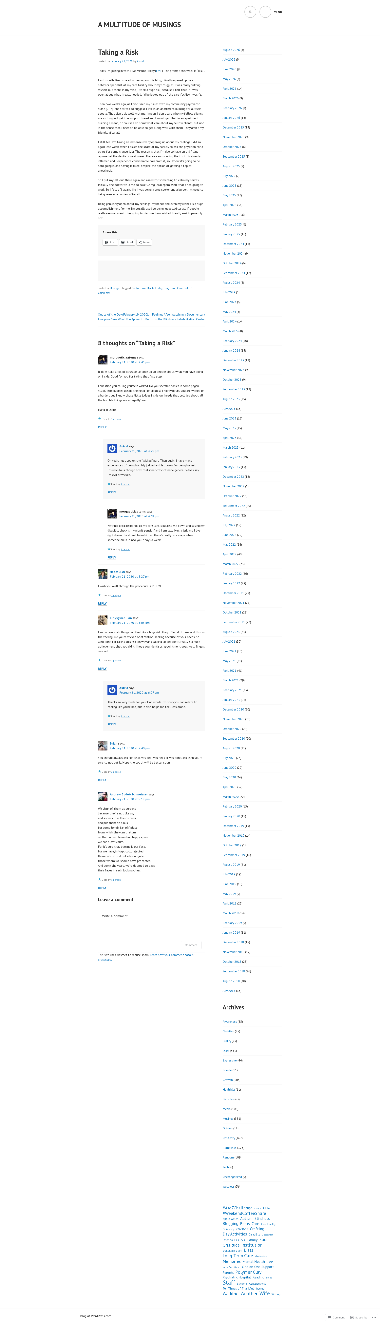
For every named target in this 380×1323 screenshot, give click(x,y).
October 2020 (232, 729)
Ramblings (230, 1148)
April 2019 (230, 903)
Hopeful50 (117, 572)
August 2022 (231, 515)
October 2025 (232, 147)
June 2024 (229, 302)
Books (245, 1223)
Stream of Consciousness (251, 1283)
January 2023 (231, 467)
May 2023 (229, 428)
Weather (249, 1293)
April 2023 (230, 438)
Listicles (228, 1099)
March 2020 (231, 797)
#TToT (267, 1208)
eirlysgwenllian (121, 618)
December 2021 (233, 593)
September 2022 (234, 506)
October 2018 (232, 961)
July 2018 (229, 991)
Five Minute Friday (151, 288)
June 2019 (229, 884)
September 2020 (234, 738)
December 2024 (233, 244)
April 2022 (230, 554)
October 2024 (232, 263)
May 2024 (229, 312)
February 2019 (232, 923)
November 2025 (233, 137)
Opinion (228, 1128)
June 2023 (229, 418)
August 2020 (231, 748)
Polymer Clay (248, 1272)
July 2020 (229, 758)
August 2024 (231, 282)
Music (270, 1262)
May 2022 (229, 544)
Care (255, 1223)
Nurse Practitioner (231, 1267)
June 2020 (229, 767)
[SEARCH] (250, 12)
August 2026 (231, 50)
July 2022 (229, 525)
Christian (228, 1031)
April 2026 (230, 88)
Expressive (230, 1060)
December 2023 (233, 360)
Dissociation (267, 1234)
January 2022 (231, 583)
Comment (191, 945)
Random (228, 1157)
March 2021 (231, 680)
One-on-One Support (258, 1266)
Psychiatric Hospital (237, 1277)
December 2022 (233, 476)
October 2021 (232, 612)
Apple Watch (230, 1219)
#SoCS (257, 1208)
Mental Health (253, 1261)
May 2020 (229, 777)
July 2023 (229, 409)
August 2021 (231, 632)
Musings (114, 288)
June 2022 (229, 535)
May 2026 (229, 79)
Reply (102, 427)
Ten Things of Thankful (238, 1288)
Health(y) (229, 1089)
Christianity (229, 1229)
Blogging (230, 1223)
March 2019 (231, 913)
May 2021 (229, 661)
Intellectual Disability (232, 1251)
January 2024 (231, 350)
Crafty (227, 1041)
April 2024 (230, 321)
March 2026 (231, 98)
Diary (226, 1051)
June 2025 (229, 185)
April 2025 (230, 205)
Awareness (230, 1021)
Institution (252, 1245)
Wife (264, 1293)
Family (252, 1239)
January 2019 (231, 932)
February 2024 (232, 341)
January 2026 (231, 118)
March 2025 (231, 215)
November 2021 (233, 603)
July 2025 (229, 176)
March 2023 (231, 447)
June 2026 (229, 69)
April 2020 (230, 787)
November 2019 (233, 835)
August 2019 (231, 864)
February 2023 (232, 457)
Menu (278, 12)
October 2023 (232, 379)
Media (227, 1109)
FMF (159, 71)
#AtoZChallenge (238, 1207)
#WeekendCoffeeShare (244, 1213)
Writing (276, 1294)
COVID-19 (242, 1229)
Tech (226, 1167)
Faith (243, 1240)
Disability (254, 1234)
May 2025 (229, 195)
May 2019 (229, 894)
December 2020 (233, 709)
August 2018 (231, 981)
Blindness (262, 1218)
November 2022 (233, 486)
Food (264, 1239)
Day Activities (235, 1234)
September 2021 (234, 622)
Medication (261, 1256)
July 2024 (229, 292)
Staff (229, 1282)
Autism (246, 1218)
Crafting (257, 1228)
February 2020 (232, 806)
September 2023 (234, 389)
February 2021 (232, 690)
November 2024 (233, 253)
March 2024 (231, 331)
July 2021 (229, 641)
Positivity (229, 1138)
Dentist (136, 288)
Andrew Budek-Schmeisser (129, 794)
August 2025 (231, 166)
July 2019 (229, 874)
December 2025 (233, 127)
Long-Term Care (173, 288)
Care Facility (268, 1224)
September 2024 (234, 273)
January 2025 (231, 234)
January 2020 (231, 816)
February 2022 (232, 573)
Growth (228, 1080)
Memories (232, 1261)
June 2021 (229, 651)
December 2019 (233, 826)
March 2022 (231, 564)
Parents (228, 1272)
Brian (113, 743)
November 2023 (233, 370)
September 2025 (234, 156)
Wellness (229, 1186)
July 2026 (229, 59)
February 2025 (232, 224)
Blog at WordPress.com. (96, 1316)
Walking (231, 1293)
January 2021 (231, 700)
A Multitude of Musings (139, 24)
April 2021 (230, 670)
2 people (116, 595)
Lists (248, 1250)
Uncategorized (232, 1177)
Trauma (260, 1288)
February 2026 (232, 108)
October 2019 (232, 845)
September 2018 (234, 971)
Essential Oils (231, 1240)
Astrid (140, 61)
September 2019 (234, 855)
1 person (116, 419)
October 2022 (232, 496)
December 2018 (233, 942)
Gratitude (231, 1245)
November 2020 (233, 719)
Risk (186, 288)
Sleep (269, 1277)
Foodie (227, 1070)
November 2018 (233, 952)
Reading (258, 1277)
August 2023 (231, 399)
